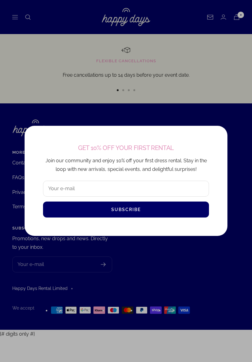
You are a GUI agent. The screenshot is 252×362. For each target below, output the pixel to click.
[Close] (218, 135)
